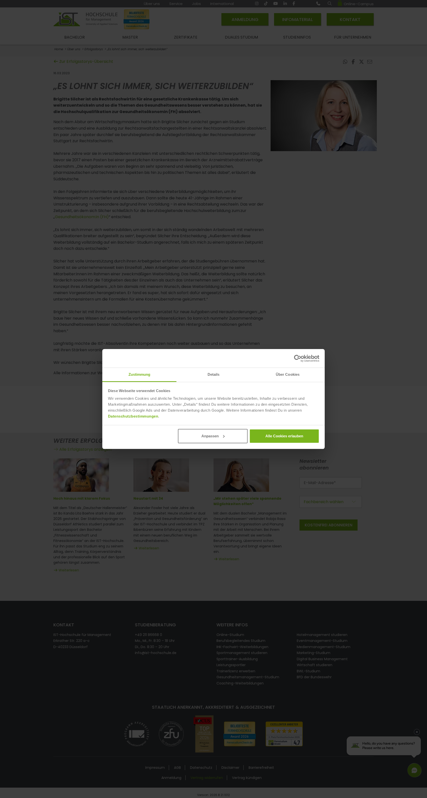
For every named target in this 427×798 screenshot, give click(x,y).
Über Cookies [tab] (287, 374)
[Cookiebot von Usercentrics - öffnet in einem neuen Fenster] (297, 358)
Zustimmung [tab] (139, 374)
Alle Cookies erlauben (284, 436)
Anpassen (210, 436)
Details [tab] (214, 374)
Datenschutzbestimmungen (133, 416)
